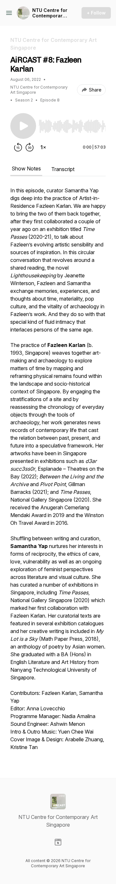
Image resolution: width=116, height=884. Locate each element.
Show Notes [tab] (26, 168)
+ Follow (96, 12)
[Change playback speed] (43, 147)
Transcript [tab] (62, 169)
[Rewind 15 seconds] (18, 147)
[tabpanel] (58, 472)
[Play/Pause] (23, 126)
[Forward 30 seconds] (29, 147)
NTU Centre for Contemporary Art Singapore (49, 13)
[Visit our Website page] (58, 842)
